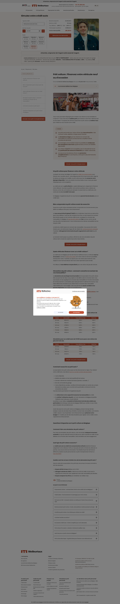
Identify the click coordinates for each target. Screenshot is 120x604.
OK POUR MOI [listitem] (76, 312)
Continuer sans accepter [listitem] (77, 292)
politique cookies (41, 307)
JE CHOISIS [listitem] (60, 312)
